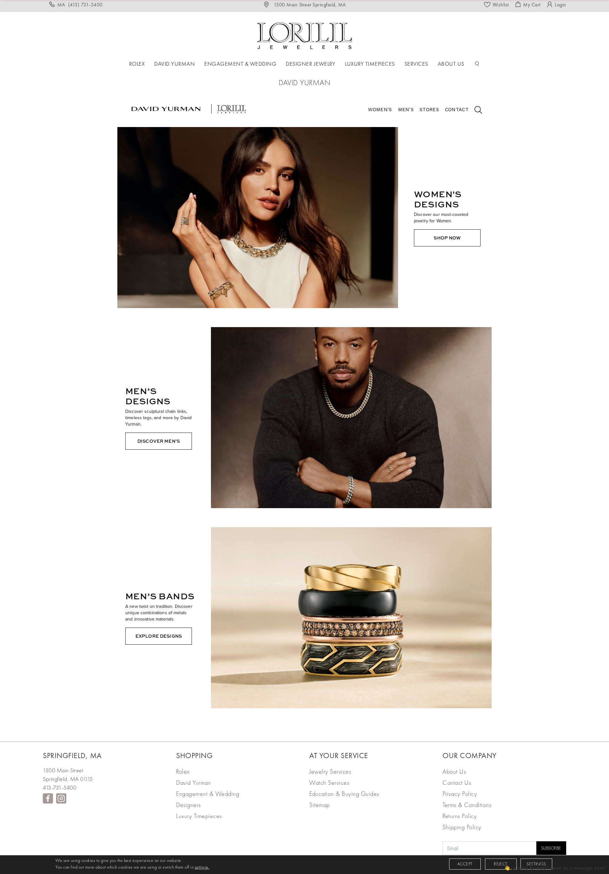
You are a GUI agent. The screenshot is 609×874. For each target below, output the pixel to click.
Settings (536, 864)
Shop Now (447, 238)
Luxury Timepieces (199, 816)
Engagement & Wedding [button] (240, 63)
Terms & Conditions (466, 805)
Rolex (183, 771)
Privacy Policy (459, 794)
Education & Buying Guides (344, 794)
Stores (429, 109)
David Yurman (193, 782)
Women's (380, 109)
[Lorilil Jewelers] (304, 34)
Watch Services (329, 782)
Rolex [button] (137, 63)
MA (80, 4)
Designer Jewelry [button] (310, 63)
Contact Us (456, 782)
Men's (406, 109)
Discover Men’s (158, 441)
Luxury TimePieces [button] (370, 63)
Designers (188, 805)
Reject (500, 864)
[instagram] (61, 798)
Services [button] (416, 63)
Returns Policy (459, 816)
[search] (475, 111)
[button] (477, 63)
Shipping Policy (461, 827)
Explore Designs (158, 636)
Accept (464, 864)
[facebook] (48, 798)
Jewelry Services (330, 771)
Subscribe (551, 848)
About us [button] (451, 63)
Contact (456, 109)
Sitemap (319, 805)
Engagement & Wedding (207, 794)
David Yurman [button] (174, 63)
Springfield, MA (72, 755)
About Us (454, 771)
